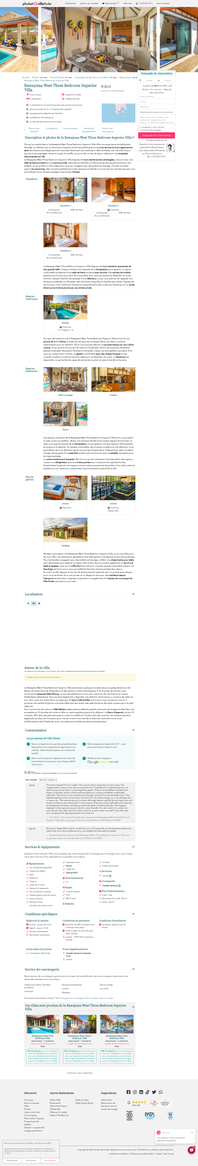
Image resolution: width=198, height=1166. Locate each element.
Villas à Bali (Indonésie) (55, 1102)
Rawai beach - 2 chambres (43, 1041)
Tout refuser (31, 1160)
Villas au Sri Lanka (58, 1112)
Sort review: (31, 779)
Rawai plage (35, 94)
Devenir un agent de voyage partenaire (34, 1129)
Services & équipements (88, 130)
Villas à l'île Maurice (59, 1115)
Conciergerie (30, 1115)
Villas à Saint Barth (84, 1103)
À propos (28, 1100)
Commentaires (70, 128)
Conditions (155, 127)
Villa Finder (106, 1100)
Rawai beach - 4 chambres (117, 1041)
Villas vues (127, 3)
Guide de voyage (109, 1109)
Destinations (70, 3)
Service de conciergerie (107, 130)
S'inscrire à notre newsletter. (151, 130)
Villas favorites (112, 3)
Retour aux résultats (89, 3)
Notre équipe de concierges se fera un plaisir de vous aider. (85, 998)
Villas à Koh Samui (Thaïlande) (58, 1108)
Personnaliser (12, 1160)
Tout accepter (50, 1160)
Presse (27, 1109)
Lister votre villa (32, 1112)
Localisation (52, 128)
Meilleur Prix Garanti (152, 89)
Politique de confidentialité (141, 1154)
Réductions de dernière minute (109, 1105)
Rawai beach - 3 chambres (80, 1041)
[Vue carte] (34, 603)
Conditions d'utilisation (118, 1154)
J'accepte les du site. (152, 127)
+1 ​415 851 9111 (145, 3)
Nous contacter (163, 3)
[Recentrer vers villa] (39, 603)
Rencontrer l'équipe (34, 1118)
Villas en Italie (82, 1100)
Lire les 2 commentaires (112, 90)
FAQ (26, 1106)
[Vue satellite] (28, 603)
